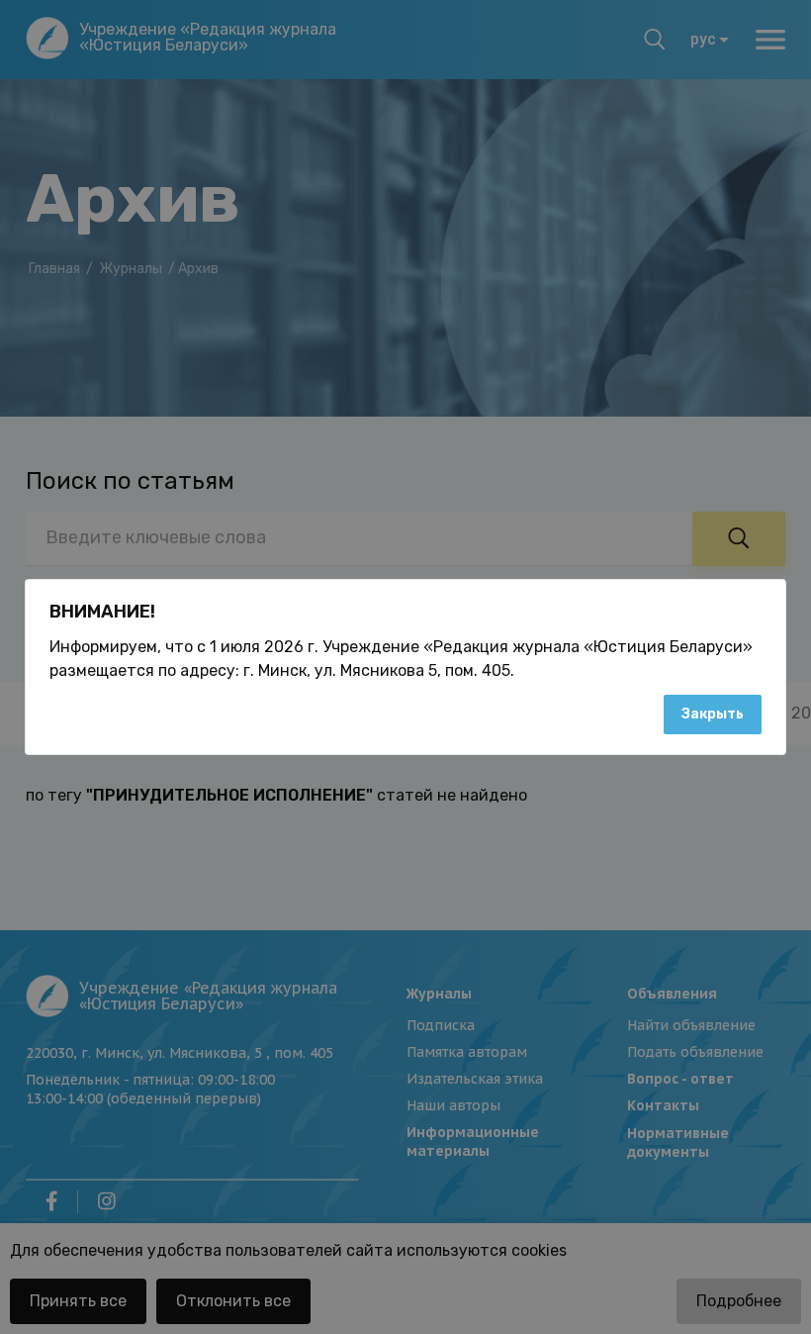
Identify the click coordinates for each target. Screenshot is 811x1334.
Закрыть (712, 714)
